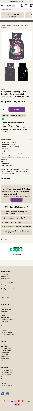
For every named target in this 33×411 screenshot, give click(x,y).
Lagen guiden (5, 352)
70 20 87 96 (10, 283)
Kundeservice (5, 317)
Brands (3, 379)
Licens (3, 89)
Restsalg (3, 383)
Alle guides (4, 344)
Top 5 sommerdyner (7, 370)
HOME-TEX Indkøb (6, 332)
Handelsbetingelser (6, 307)
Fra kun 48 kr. (12, 16)
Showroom (4, 315)
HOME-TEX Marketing (7, 334)
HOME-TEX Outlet (6, 385)
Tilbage (5, 240)
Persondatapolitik (6, 309)
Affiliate (3, 330)
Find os (3, 293)
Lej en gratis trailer (6, 324)
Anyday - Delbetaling (7, 328)
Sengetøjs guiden (6, 350)
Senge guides (5, 356)
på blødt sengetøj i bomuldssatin (16, 21)
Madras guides (5, 359)
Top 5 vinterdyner (6, 375)
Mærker (3, 381)
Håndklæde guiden (6, 361)
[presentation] (2, 1)
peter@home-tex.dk (11, 289)
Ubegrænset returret (7, 320)
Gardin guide (4, 354)
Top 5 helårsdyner (6, 373)
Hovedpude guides (6, 348)
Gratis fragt (4, 322)
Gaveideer (4, 377)
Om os (3, 313)
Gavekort (3, 326)
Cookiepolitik (4, 311)
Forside (3, 25)
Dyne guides (4, 346)
